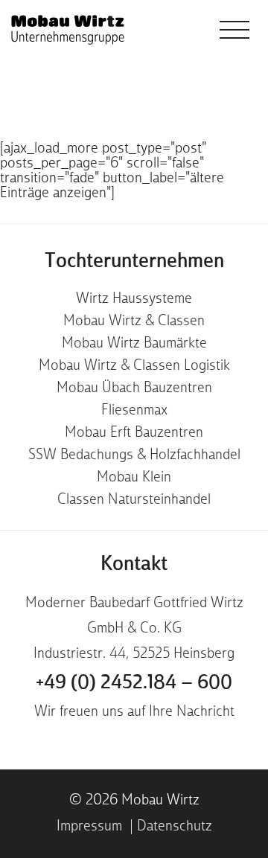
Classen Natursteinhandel (134, 500)
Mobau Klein (134, 477)
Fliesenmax (134, 410)
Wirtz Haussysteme (134, 299)
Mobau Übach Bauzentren (134, 388)
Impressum (89, 826)
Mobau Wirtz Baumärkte (134, 343)
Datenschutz (174, 826)
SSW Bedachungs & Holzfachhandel (134, 455)
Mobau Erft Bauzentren (134, 433)
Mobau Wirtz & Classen (134, 321)
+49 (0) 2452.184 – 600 (134, 683)
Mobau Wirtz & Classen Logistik (134, 366)
